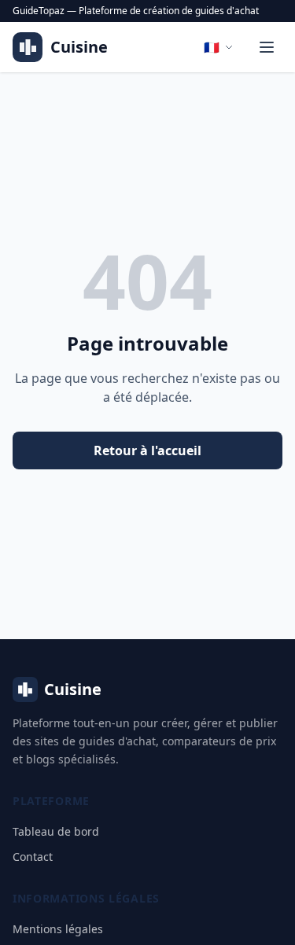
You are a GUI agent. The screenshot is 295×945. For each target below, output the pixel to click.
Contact (33, 856)
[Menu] (266, 47)
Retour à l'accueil (147, 450)
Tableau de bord (56, 831)
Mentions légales (58, 928)
